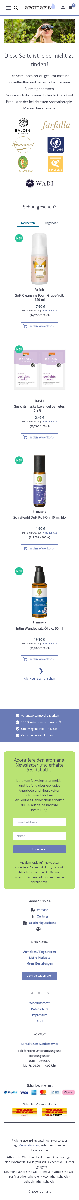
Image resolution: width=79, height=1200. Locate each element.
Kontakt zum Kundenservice (39, 1044)
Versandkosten (50, 310)
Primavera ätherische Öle (57, 1172)
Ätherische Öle (17, 1157)
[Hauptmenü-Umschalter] (8, 7)
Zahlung (42, 916)
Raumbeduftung (40, 1157)
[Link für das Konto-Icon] (63, 7)
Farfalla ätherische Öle (24, 1176)
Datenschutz (39, 1009)
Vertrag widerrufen (39, 975)
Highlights (40, 1167)
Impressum (39, 1015)
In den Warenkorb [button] (42, 326)
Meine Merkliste (39, 957)
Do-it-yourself (36, 1162)
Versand (42, 910)
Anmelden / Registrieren (39, 951)
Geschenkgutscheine (42, 923)
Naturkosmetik (15, 1162)
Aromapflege (62, 1157)
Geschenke (55, 1162)
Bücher (69, 1162)
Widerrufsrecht (39, 1003)
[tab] (28, 223)
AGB (40, 1021)
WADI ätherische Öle (55, 1176)
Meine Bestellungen (39, 963)
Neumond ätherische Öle (20, 1172)
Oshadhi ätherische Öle (40, 1181)
